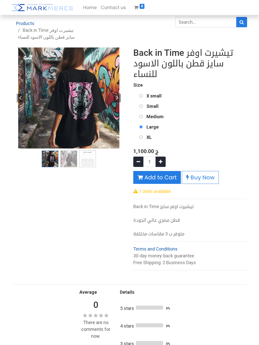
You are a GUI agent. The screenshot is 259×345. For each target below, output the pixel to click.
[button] (20, 98)
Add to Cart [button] (160, 177)
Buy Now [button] (201, 177)
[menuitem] (90, 7)
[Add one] (161, 162)
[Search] (241, 22)
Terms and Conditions (155, 249)
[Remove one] (138, 162)
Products (25, 23)
